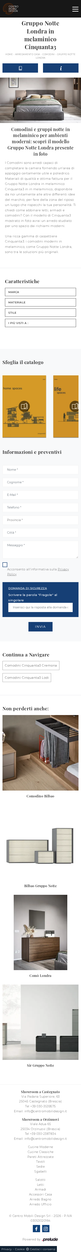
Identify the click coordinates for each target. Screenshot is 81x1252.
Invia (40, 627)
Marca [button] (13, 292)
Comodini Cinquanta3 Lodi (27, 678)
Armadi (40, 1189)
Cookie (20, 1249)
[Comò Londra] (40, 932)
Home (9, 54)
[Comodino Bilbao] (40, 752)
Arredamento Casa (27, 54)
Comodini (48, 54)
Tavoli (40, 1161)
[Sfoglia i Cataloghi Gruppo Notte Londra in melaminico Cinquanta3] (20, 68)
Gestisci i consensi (42, 1249)
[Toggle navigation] (75, 9)
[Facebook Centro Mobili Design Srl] (36, 1228)
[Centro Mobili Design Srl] (10, 8)
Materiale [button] (17, 302)
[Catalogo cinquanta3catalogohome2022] (24, 406)
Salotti (40, 1180)
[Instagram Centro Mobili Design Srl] (45, 1228)
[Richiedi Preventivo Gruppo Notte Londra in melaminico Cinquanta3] (61, 68)
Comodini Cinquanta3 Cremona (31, 665)
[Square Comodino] (74, 35)
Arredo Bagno (41, 1199)
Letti (40, 1185)
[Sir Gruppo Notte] (40, 1022)
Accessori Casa (40, 1194)
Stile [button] (12, 312)
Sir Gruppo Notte (40, 1065)
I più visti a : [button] (18, 323)
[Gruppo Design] (6, 35)
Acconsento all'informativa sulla (38, 571)
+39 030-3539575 (43, 1106)
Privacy (6, 1249)
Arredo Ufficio (40, 1204)
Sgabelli (40, 1171)
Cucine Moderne (40, 1147)
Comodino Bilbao (40, 796)
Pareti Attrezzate (40, 1157)
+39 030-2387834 (43, 1134)
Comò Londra (40, 975)
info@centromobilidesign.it (46, 1111)
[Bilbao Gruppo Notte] (40, 842)
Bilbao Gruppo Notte (40, 886)
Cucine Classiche (41, 1152)
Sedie (40, 1166)
